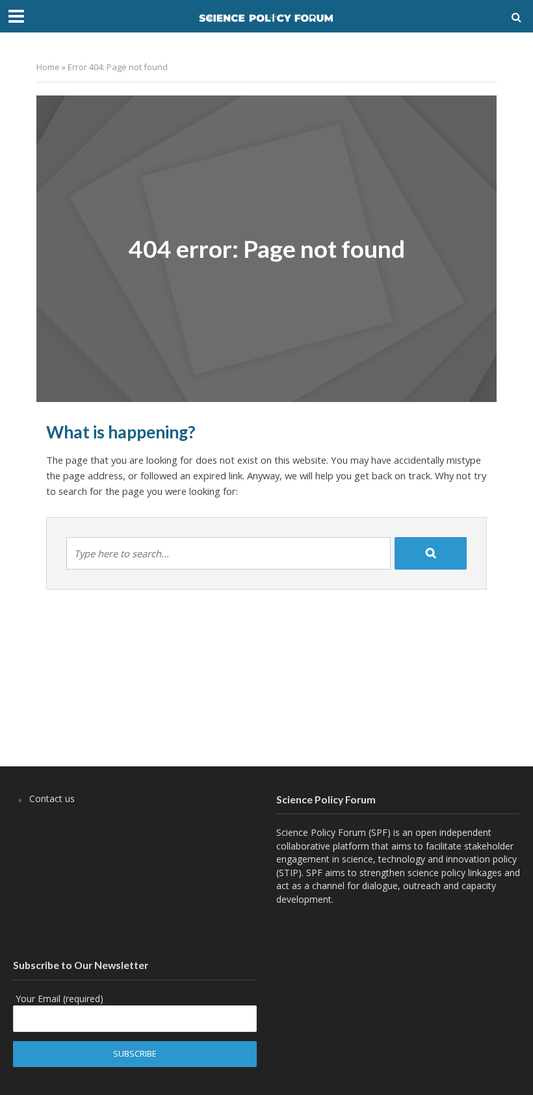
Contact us (52, 798)
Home (48, 67)
